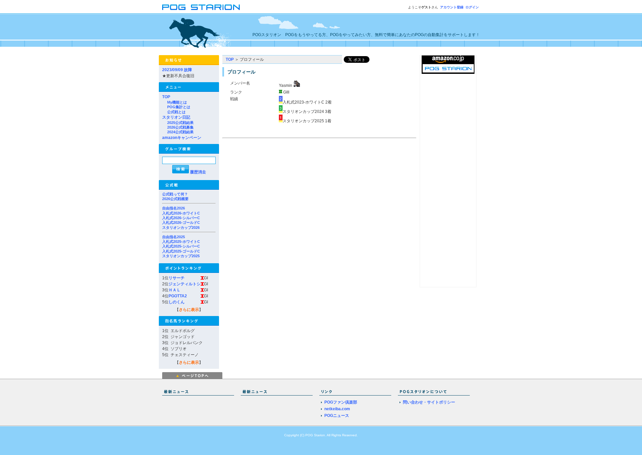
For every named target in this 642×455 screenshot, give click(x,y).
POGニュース (336, 415)
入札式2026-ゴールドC (181, 222)
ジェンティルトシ (185, 284)
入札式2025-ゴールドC (181, 251)
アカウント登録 (451, 7)
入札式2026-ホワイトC (181, 213)
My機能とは (177, 102)
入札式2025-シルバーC (181, 246)
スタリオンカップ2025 (181, 256)
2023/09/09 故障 (177, 69)
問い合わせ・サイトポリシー (429, 402)
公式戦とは (176, 112)
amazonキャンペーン (181, 137)
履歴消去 (198, 172)
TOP (166, 97)
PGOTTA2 (178, 296)
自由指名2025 (173, 237)
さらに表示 (189, 309)
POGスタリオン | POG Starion (201, 7)
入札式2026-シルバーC (181, 218)
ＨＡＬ (175, 290)
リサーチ (177, 278)
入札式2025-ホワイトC (181, 242)
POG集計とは (178, 107)
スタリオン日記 (176, 117)
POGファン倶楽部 (340, 402)
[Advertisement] (278, 187)
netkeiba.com (337, 409)
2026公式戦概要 (175, 199)
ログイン (472, 7)
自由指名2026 (173, 208)
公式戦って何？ (175, 194)
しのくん (177, 302)
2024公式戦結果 (180, 132)
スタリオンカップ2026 (181, 227)
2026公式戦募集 (180, 127)
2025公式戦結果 (180, 123)
